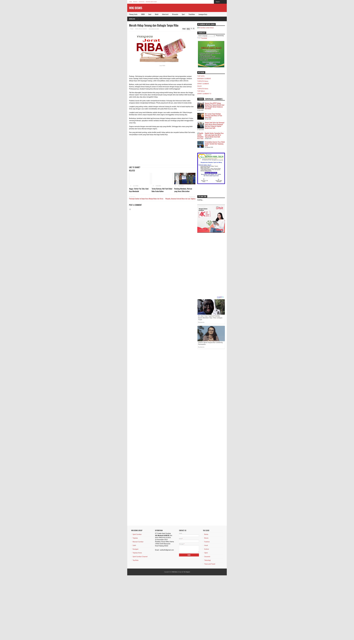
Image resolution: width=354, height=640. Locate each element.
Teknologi (207, 560)
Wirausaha (175, 14)
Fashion (207, 542)
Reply (131, 29)
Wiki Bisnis (135, 8)
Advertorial (165, 14)
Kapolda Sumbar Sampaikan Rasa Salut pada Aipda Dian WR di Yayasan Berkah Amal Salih (214, 135)
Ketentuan (141, 1)
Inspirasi (145, 29)
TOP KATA (200, 76)
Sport (183, 14)
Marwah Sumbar (138, 542)
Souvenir (207, 556)
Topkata (135, 538)
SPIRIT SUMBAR (203, 83)
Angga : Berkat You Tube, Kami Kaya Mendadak (139, 189)
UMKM (143, 14)
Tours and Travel (209, 564)
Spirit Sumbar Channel (140, 556)
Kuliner (206, 549)
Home (130, 1)
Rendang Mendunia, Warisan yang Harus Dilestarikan (183, 189)
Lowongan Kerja (202, 14)
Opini (206, 553)
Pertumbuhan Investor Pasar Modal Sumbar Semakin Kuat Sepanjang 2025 (215, 144)
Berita (136, 29)
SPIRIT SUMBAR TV (204, 93)
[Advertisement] (162, 150)
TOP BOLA (201, 91)
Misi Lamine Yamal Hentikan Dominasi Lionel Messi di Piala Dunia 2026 (213, 116)
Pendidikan (192, 14)
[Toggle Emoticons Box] (130, 209)
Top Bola (135, 560)
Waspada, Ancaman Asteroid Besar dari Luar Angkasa (180, 199)
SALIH (199, 86)
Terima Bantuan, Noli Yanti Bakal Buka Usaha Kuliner (162, 189)
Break (132, 19)
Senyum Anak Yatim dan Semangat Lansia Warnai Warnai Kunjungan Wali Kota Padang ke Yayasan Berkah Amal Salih (214, 125)
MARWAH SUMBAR (204, 78)
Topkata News (137, 553)
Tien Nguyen (187, 572)
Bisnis (140, 29)
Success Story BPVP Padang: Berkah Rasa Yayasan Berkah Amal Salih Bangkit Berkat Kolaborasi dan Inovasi (214, 106)
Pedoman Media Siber (151, 1)
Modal (156, 14)
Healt (206, 545)
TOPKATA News (202, 81)
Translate (204, 38)
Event (149, 14)
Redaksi (135, 1)
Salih (134, 545)
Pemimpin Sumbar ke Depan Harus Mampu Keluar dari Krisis (146, 199)
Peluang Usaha (133, 14)
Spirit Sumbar (137, 534)
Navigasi (135, 549)
